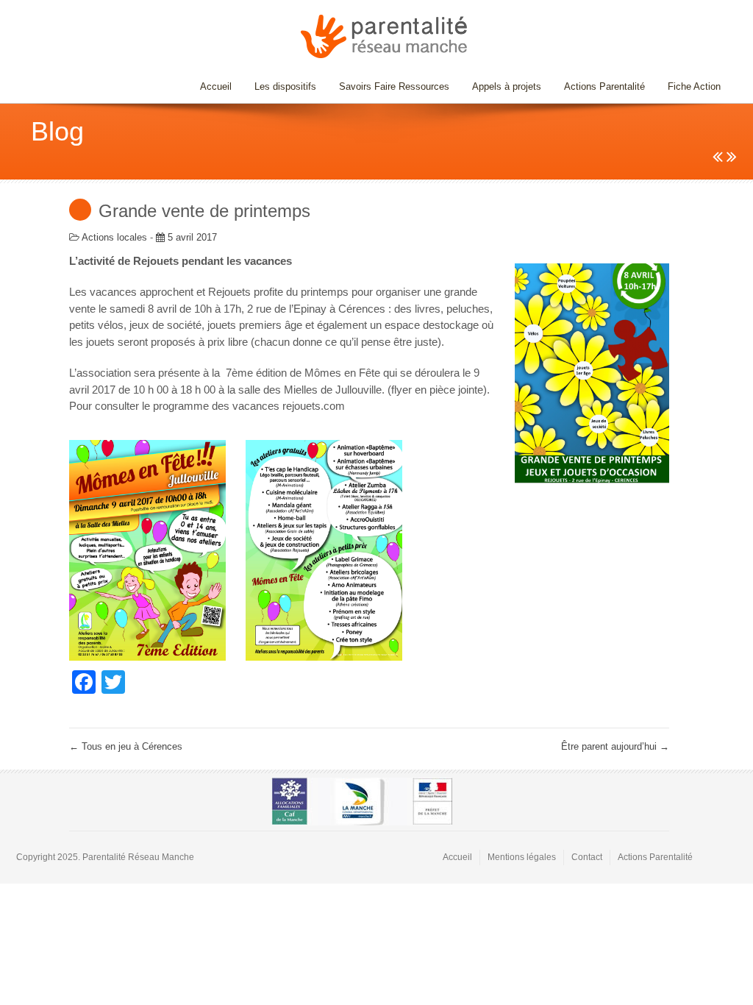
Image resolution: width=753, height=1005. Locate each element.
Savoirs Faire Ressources (388, 86)
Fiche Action (694, 86)
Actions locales (114, 237)
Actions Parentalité (604, 86)
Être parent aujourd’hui (615, 746)
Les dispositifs (279, 86)
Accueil (216, 86)
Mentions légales (522, 857)
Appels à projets (506, 86)
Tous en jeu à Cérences (125, 746)
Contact (586, 857)
